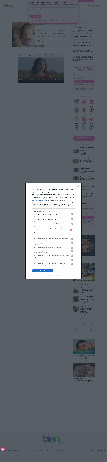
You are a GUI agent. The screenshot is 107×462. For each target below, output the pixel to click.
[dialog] (53, 231)
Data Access (53, 275)
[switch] (71, 214)
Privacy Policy (62, 275)
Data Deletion (45, 275)
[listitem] (53, 211)
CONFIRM (43, 270)
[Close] (78, 186)
